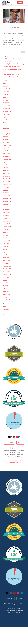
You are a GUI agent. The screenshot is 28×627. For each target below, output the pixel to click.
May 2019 (5, 232)
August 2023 (6, 148)
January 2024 (6, 134)
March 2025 (6, 103)
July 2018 (5, 246)
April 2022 (5, 167)
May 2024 (5, 122)
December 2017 (7, 266)
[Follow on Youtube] (14, 437)
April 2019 (5, 235)
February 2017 (6, 294)
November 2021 (7, 179)
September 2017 (7, 274)
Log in (4, 306)
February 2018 (6, 260)
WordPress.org (6, 315)
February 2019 (6, 241)
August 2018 (6, 243)
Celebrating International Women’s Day (13, 64)
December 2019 (7, 218)
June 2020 (5, 207)
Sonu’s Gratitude (7, 26)
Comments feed (7, 312)
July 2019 (5, 229)
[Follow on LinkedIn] (19, 437)
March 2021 (6, 193)
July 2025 (5, 94)
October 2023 (6, 142)
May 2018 (5, 252)
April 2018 (5, 255)
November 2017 (7, 269)
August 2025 (6, 91)
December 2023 (7, 136)
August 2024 (6, 114)
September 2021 (7, 184)
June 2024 (5, 120)
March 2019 (6, 238)
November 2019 (7, 221)
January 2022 (6, 176)
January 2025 (6, 108)
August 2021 (6, 187)
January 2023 (6, 156)
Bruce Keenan (7, 27)
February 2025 (6, 106)
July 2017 (5, 280)
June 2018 (5, 249)
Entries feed (6, 309)
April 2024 (5, 125)
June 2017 (5, 283)
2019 (18, 27)
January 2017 (6, 297)
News (20, 27)
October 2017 (6, 271)
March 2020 (6, 210)
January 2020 (6, 215)
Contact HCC (9, 443)
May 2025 (5, 97)
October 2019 (6, 224)
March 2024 (6, 128)
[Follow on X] (9, 437)
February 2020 (6, 212)
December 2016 (7, 300)
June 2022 (5, 165)
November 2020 (7, 201)
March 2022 (6, 170)
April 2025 (5, 100)
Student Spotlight (6, 30)
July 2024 (5, 117)
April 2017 (5, 288)
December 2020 (7, 198)
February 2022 (6, 173)
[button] (20, 2)
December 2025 (7, 89)
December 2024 (7, 111)
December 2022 (7, 159)
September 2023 (7, 145)
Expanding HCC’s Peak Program (11, 66)
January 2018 (6, 263)
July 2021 (5, 190)
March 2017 (6, 291)
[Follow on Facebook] (11, 437)
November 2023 (7, 139)
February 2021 (6, 196)
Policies (20, 443)
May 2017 (5, 286)
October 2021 (6, 181)
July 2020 (5, 204)
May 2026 (5, 83)
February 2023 (6, 153)
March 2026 (6, 86)
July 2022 (5, 162)
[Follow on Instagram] (17, 437)
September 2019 (7, 226)
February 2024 (6, 131)
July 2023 (5, 151)
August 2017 (6, 277)
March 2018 (6, 257)
